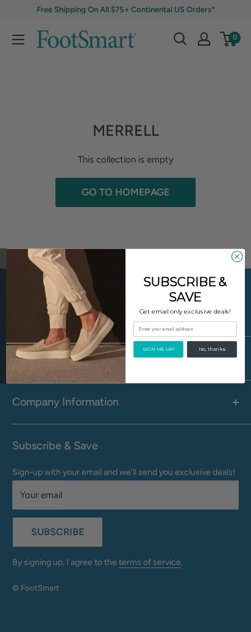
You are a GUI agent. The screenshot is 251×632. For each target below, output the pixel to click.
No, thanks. (212, 349)
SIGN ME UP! (158, 349)
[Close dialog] (237, 256)
